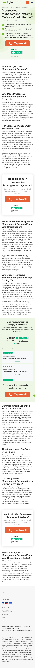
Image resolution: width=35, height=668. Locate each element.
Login (3, 592)
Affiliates (5, 614)
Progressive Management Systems (18, 7)
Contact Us (5, 599)
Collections (5, 7)
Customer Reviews (8, 608)
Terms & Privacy (7, 611)
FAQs (3, 617)
